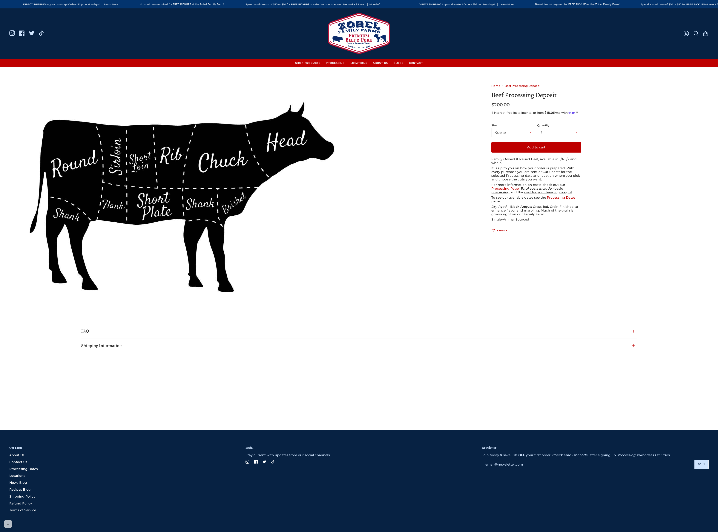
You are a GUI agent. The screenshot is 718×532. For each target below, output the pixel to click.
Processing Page (505, 188)
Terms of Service (22, 510)
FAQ (85, 331)
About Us (16, 455)
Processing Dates (561, 197)
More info (375, 4)
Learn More (111, 4)
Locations (17, 476)
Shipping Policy (22, 496)
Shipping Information (101, 346)
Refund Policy (20, 503)
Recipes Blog (20, 489)
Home (495, 86)
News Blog (18, 482)
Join (701, 464)
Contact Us (18, 462)
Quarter (500, 132)
